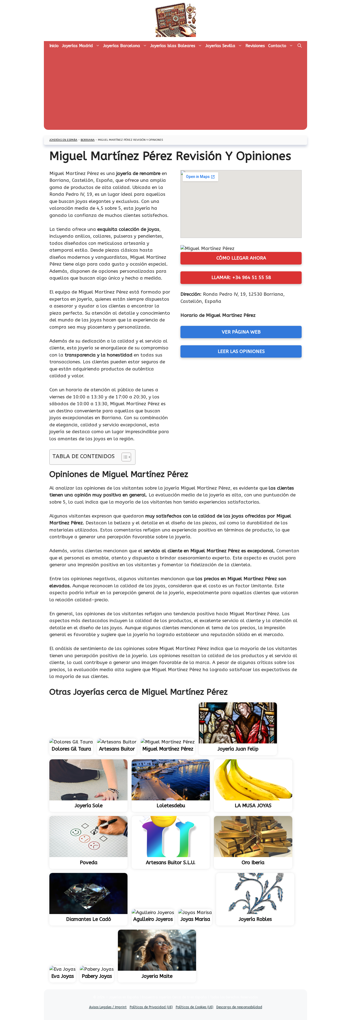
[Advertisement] (175, 91)
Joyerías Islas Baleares (172, 45)
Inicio (54, 45)
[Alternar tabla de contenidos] (123, 457)
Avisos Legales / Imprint (108, 1007)
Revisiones (255, 45)
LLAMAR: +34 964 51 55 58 (241, 277)
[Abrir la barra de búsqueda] (299, 45)
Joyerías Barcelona (121, 45)
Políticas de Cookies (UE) (194, 1007)
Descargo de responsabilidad (239, 1007)
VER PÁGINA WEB (241, 332)
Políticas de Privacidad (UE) (151, 1007)
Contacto (277, 45)
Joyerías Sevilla (220, 45)
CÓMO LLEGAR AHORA (241, 258)
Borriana (88, 140)
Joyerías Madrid (77, 45)
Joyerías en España (63, 140)
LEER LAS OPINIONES (241, 351)
